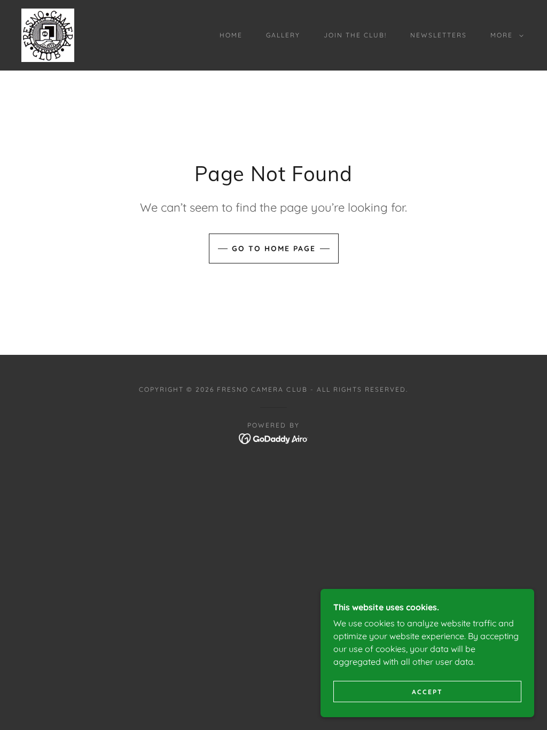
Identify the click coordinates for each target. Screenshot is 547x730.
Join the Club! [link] (355, 35)
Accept (427, 692)
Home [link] (231, 35)
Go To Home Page (274, 248)
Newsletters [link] (438, 35)
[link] (47, 34)
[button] (505, 35)
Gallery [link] (283, 35)
